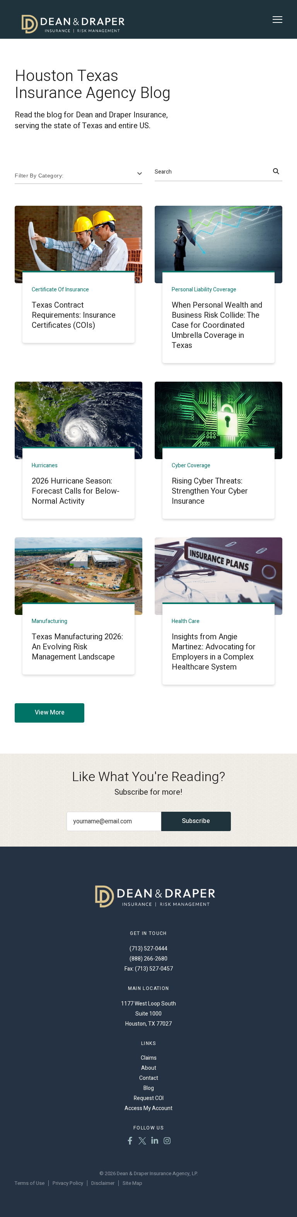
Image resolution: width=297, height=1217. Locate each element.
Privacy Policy (68, 1183)
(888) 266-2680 (148, 959)
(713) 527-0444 (148, 949)
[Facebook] (130, 1142)
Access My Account (148, 1108)
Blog (148, 1088)
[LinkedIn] (155, 1142)
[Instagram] (167, 1142)
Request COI (149, 1098)
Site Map (132, 1183)
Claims (149, 1058)
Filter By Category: (39, 175)
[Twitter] (142, 1142)
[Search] (276, 172)
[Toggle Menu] (277, 19)
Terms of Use (29, 1183)
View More (50, 712)
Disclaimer (102, 1183)
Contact (148, 1078)
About (148, 1068)
